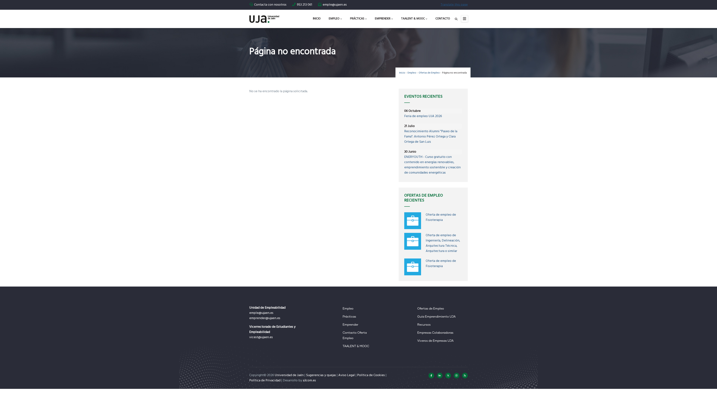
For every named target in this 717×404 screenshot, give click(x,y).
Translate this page (454, 4)
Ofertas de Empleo (429, 73)
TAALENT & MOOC (356, 346)
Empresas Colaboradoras (435, 332)
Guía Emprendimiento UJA (436, 316)
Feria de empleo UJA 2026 (423, 116)
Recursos (424, 324)
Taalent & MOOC (413, 18)
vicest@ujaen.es (261, 337)
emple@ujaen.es (261, 313)
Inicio (317, 18)
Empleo (334, 18)
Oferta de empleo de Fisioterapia (441, 217)
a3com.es (309, 380)
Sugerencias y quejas (321, 375)
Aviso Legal (346, 375)
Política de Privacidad (264, 380)
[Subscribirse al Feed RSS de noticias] (465, 376)
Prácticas (357, 18)
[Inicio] (264, 18)
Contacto (442, 18)
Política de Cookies (371, 375)
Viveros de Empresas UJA (435, 340)
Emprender (382, 18)
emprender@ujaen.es (264, 318)
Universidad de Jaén (289, 375)
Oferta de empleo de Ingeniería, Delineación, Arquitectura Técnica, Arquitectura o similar (443, 243)
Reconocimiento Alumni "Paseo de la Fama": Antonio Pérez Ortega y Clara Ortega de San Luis (430, 137)
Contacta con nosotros (270, 4)
